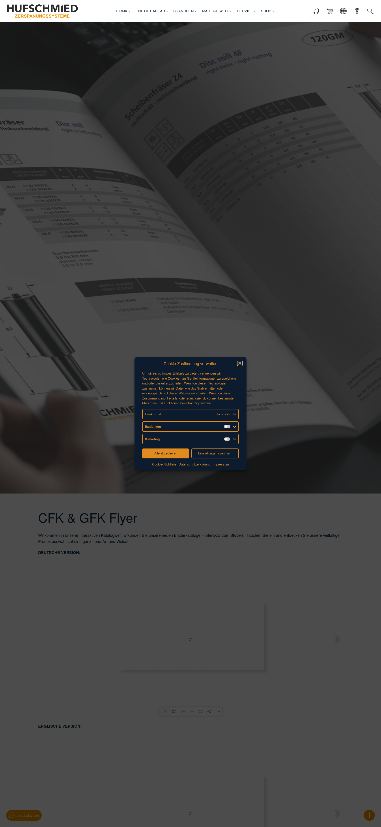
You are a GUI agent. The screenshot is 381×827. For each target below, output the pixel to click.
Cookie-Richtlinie (164, 464)
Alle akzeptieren (165, 453)
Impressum (221, 464)
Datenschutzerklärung (194, 464)
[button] (240, 363)
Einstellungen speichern (215, 453)
